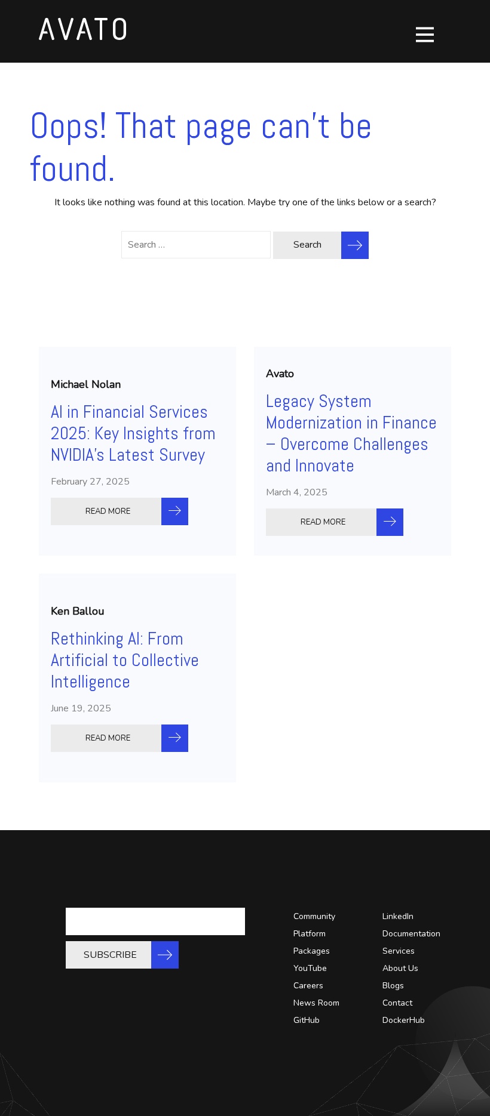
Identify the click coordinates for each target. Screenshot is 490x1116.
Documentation (411, 933)
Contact (397, 1003)
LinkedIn (398, 916)
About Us (400, 968)
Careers (308, 985)
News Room (316, 1003)
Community (314, 916)
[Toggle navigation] (425, 35)
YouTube (310, 968)
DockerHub (403, 1020)
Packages (311, 951)
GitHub (306, 1020)
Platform (309, 933)
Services (398, 951)
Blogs (393, 985)
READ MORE (107, 511)
